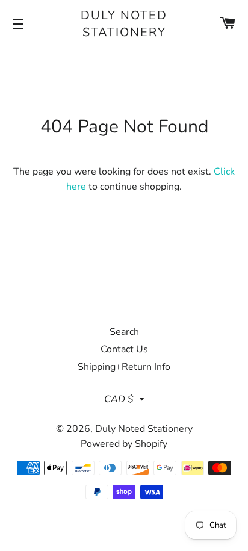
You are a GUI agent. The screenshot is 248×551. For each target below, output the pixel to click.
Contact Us (124, 349)
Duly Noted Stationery (124, 23)
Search (124, 331)
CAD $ (119, 399)
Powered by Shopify (124, 443)
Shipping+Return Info (124, 366)
